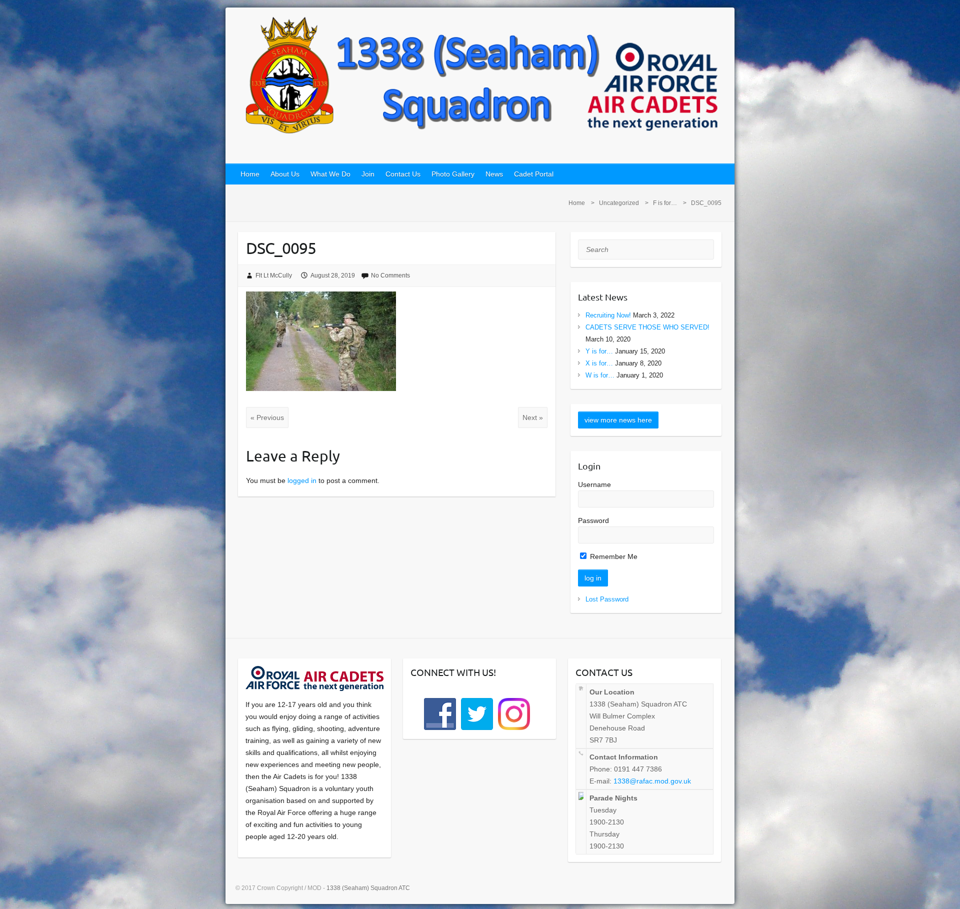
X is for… (599, 363)
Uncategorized (619, 203)
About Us (285, 174)
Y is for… (599, 351)
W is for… (600, 375)
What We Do (330, 174)
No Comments (390, 275)
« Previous (267, 418)
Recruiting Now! (608, 315)
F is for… (665, 203)
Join (368, 174)
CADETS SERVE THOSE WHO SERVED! (648, 327)
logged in (302, 480)
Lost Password (607, 599)
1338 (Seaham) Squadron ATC (368, 888)
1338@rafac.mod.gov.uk (652, 781)
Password (593, 520)
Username (594, 484)
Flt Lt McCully (274, 275)
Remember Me (613, 556)
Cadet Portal (534, 174)
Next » (532, 418)
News (494, 174)
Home (250, 174)
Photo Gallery (453, 174)
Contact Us (403, 174)
